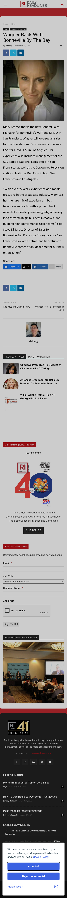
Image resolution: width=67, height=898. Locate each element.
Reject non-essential (33, 876)
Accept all (33, 866)
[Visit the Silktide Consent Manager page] (56, 886)
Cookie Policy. (41, 857)
